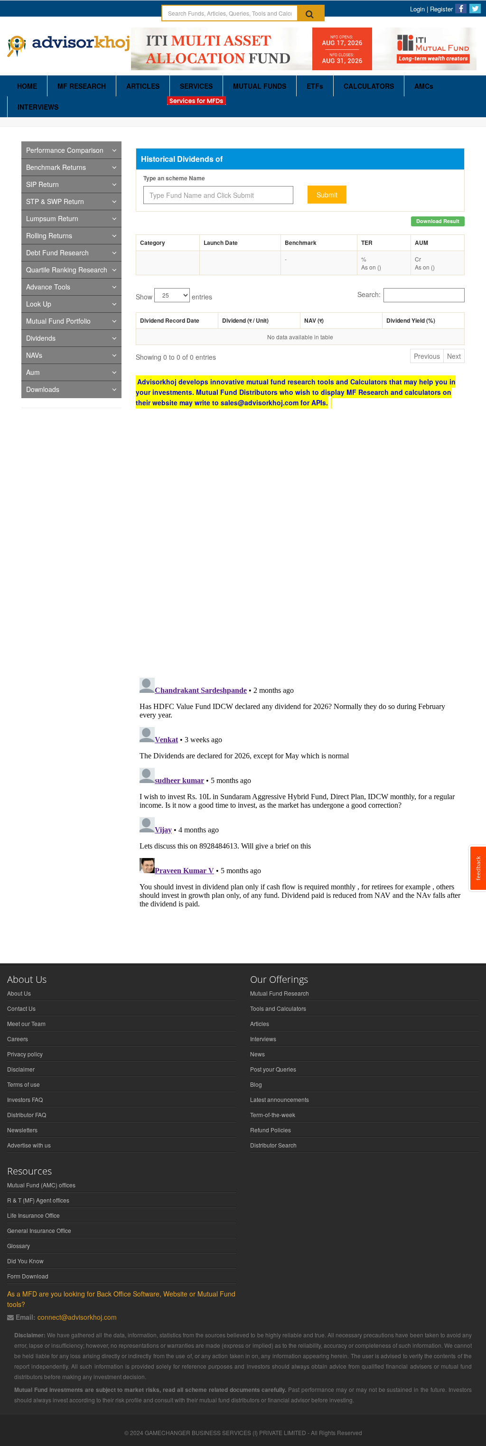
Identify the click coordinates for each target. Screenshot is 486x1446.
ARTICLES (142, 86)
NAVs (34, 355)
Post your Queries (273, 1069)
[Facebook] (461, 8)
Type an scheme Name (174, 178)
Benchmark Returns (56, 167)
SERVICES (196, 86)
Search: (369, 294)
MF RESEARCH (81, 86)
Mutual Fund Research (279, 993)
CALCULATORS (369, 86)
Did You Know (25, 1261)
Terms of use (23, 1084)
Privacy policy (25, 1054)
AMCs (423, 86)
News (257, 1054)
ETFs (315, 86)
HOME (27, 86)
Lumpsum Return (52, 218)
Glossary (18, 1245)
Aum (33, 372)
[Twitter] (475, 8)
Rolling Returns (49, 235)
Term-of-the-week (272, 1114)
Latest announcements (279, 1099)
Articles (259, 1023)
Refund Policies (270, 1130)
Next (454, 356)
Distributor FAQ (26, 1114)
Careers (17, 1039)
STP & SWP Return (55, 201)
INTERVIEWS (38, 107)
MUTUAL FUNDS (259, 86)
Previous (427, 356)
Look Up (38, 303)
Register (441, 8)
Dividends (41, 338)
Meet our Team (26, 1023)
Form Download (27, 1276)
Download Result (437, 220)
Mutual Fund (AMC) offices (41, 1185)
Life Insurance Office (33, 1215)
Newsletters (22, 1130)
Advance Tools (48, 286)
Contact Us (21, 1008)
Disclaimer (21, 1069)
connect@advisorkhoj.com (77, 1317)
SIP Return (42, 184)
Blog (256, 1084)
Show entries (174, 296)
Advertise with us (29, 1145)
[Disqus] (300, 546)
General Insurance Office (39, 1230)
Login (417, 8)
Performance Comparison (64, 150)
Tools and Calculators (278, 1008)
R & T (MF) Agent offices (38, 1200)
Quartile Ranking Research (66, 269)
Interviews (263, 1039)
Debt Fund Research (57, 252)
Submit (327, 194)
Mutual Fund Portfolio (58, 321)
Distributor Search (273, 1145)
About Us (19, 993)
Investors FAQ (25, 1099)
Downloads (42, 389)
